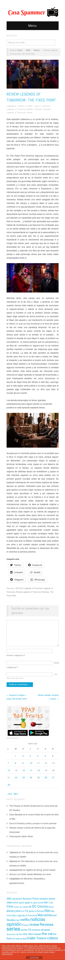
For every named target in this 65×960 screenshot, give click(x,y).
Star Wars (28, 934)
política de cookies (18, 952)
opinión (14, 923)
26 (46, 777)
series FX (26, 929)
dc (30, 906)
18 (38, 770)
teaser (37, 934)
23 (23, 777)
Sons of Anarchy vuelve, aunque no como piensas (33, 823)
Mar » (16, 793)
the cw (47, 933)
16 (23, 770)
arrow (40, 902)
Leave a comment (42, 105)
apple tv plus (31, 902)
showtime (36, 929)
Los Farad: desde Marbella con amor (33, 874)
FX (26, 911)
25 (38, 777)
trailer (31, 937)
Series (29, 112)
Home (19, 50)
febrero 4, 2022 (25, 105)
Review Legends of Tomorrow (28, 591)
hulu (13, 915)
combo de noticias (21, 906)
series (13, 928)
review (34, 924)
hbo (47, 910)
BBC (46, 902)
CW (16, 588)
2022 (28, 50)
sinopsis (45, 929)
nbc (18, 920)
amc (15, 902)
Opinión (30, 109)
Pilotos (25, 924)
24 (31, 777)
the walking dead (19, 938)
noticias (37, 919)
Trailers (41, 938)
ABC (9, 898)
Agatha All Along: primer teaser (40, 869)
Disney (51, 906)
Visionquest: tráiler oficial (21, 836)
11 (38, 762)
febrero (37, 50)
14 (9, 770)
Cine (10, 906)
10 (31, 762)
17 (31, 770)
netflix (25, 919)
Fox (22, 911)
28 (9, 784)
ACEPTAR (34, 958)
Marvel (43, 914)
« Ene (9, 793)
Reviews (38, 109)
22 (16, 777)
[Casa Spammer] (33, 12)
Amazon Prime (31, 898)
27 (53, 777)
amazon (17, 898)
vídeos (52, 937)
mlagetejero (11, 105)
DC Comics (40, 906)
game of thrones (36, 911)
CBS (51, 902)
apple (21, 902)
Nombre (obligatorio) (16, 655)
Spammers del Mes (15, 934)
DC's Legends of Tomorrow (30, 588)
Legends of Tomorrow (16, 109)
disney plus (14, 911)
